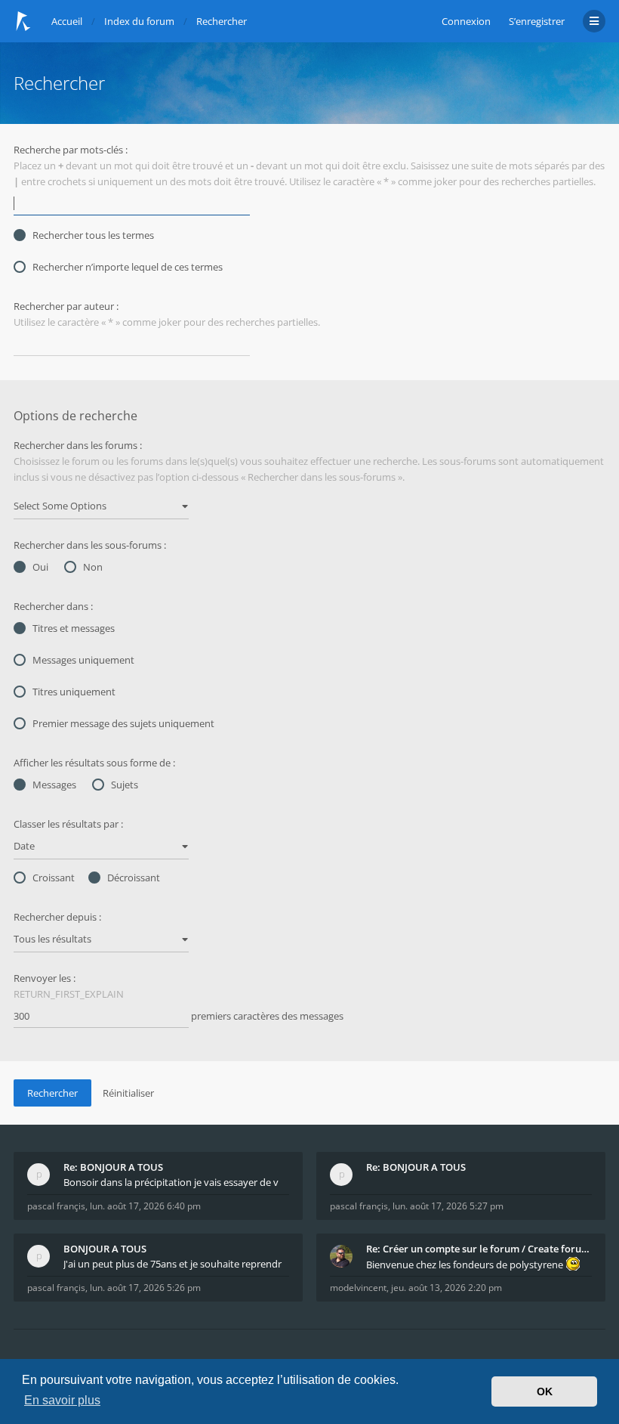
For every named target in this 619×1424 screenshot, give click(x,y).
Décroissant (133, 877)
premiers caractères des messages (266, 1016)
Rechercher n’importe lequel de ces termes (127, 267)
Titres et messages (73, 628)
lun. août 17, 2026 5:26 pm (145, 1287)
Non (93, 567)
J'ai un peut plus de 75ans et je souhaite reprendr (172, 1264)
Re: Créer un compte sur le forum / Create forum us (479, 1248)
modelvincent (358, 1287)
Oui (40, 567)
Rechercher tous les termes (93, 235)
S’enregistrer (537, 21)
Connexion (466, 21)
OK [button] (545, 1391)
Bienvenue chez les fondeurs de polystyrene (465, 1264)
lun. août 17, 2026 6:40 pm (145, 1206)
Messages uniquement (83, 660)
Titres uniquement (73, 691)
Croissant (53, 877)
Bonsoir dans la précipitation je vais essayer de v (171, 1182)
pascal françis (56, 1206)
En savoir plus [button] (62, 1400)
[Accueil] (23, 21)
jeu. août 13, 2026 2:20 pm (446, 1287)
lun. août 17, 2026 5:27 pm (448, 1206)
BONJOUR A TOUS (104, 1248)
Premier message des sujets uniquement (123, 723)
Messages (54, 784)
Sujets (124, 784)
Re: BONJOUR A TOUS (113, 1167)
